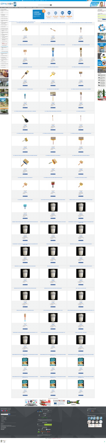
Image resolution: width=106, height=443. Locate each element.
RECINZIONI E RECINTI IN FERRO (4, 54)
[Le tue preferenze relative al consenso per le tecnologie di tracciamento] (104, 441)
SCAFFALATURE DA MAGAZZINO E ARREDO (4, 58)
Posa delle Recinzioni (29, 7)
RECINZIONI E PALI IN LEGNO (4, 28)
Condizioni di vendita (3, 417)
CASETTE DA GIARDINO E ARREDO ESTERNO (4, 23)
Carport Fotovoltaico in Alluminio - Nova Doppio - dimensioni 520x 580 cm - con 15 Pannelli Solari (101, 78)
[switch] (4, 442)
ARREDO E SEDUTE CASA (4, 16)
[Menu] (5, 440)
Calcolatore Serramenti (41, 7)
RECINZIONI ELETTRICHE (4, 55)
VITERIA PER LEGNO (4, 45)
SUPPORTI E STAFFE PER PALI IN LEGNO (5, 39)
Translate (103, 11)
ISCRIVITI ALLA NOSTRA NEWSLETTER (6, 413)
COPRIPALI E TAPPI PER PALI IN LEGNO (4, 37)
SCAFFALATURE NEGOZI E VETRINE (4, 60)
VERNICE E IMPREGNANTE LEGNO (4, 43)
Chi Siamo (2, 416)
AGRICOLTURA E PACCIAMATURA (3, 15)
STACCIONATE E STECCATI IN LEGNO (5, 32)
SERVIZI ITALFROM (3, 65)
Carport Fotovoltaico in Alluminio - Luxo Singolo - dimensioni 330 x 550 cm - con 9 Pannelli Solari (102, 85)
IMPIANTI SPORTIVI (3, 26)
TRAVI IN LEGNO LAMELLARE (5, 51)
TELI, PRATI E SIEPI (3, 67)
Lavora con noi (3, 421)
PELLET (2, 49)
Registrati (34, 7)
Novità (2, 12)
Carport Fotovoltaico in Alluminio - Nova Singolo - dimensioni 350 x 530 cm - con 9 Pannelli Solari (102, 80)
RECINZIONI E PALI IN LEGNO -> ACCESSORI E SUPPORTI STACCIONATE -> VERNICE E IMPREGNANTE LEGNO (23, 21)
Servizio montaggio (3, 418)
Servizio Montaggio (22, 7)
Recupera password (100, 21)
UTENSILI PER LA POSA (4, 41)
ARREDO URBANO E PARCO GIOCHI (4, 21)
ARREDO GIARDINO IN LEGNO (4, 48)
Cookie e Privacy (59, 438)
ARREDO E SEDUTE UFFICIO (4, 18)
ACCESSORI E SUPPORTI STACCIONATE (4, 35)
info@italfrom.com (54, 438)
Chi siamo (5, 7)
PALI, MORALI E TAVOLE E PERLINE (4, 30)
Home (1, 7)
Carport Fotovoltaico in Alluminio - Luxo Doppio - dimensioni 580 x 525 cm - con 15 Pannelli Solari (102, 83)
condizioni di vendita (10, 7)
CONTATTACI (16, 7)
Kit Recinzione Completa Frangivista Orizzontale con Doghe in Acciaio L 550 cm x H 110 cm (102, 75)
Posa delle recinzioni (3, 419)
